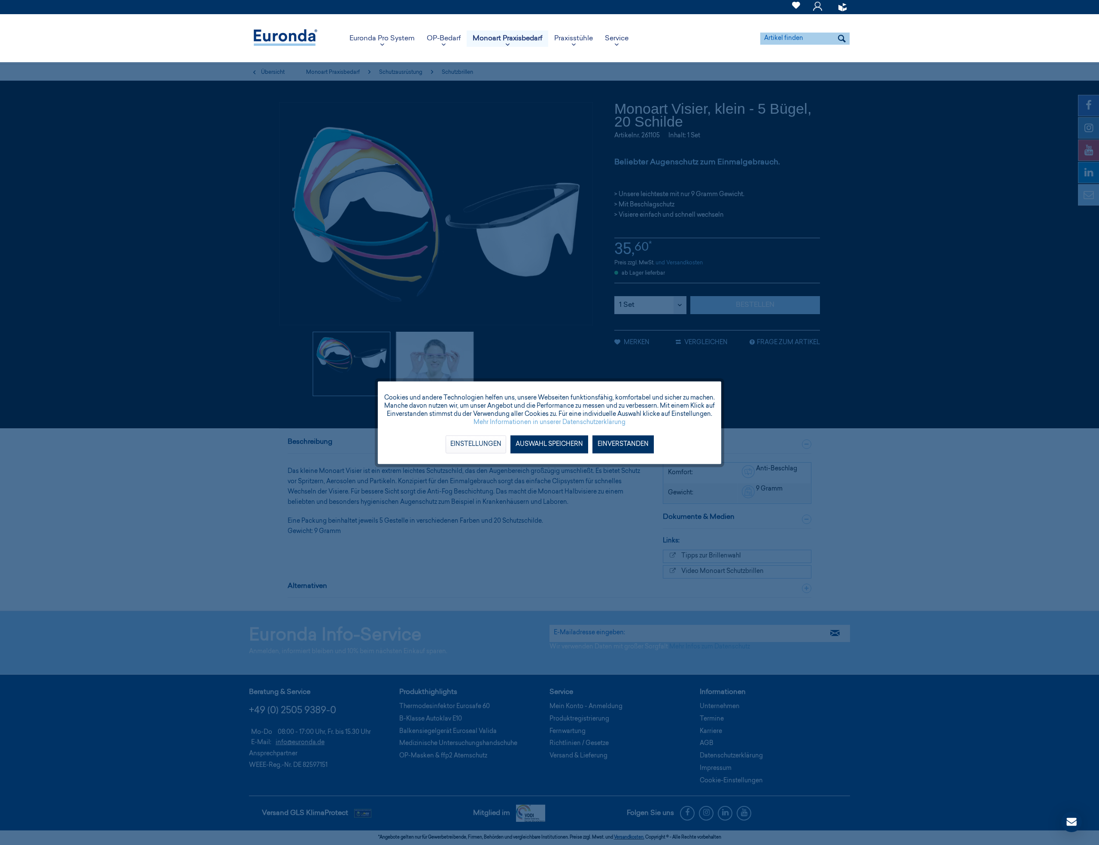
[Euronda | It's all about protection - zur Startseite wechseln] (285, 38)
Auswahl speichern (549, 444)
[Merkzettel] (796, 10)
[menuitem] (796, 7)
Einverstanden (623, 444)
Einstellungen (475, 444)
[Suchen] (842, 38)
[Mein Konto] (817, 10)
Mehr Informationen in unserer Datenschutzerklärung (549, 422)
